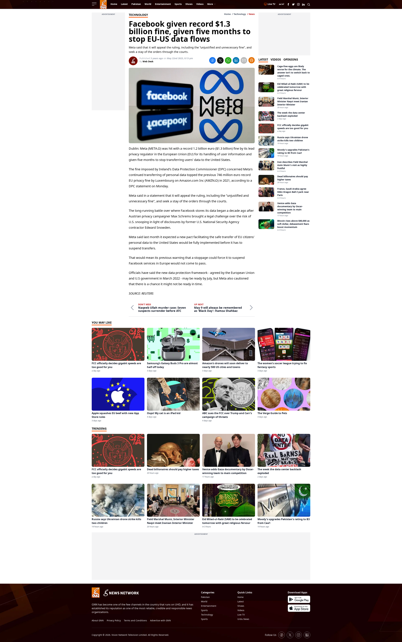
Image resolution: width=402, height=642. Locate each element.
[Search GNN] (308, 4)
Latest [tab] (263, 59)
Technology (240, 14)
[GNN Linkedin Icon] (303, 4)
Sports (204, 610)
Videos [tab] (276, 59)
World (204, 601)
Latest (240, 601)
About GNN (98, 620)
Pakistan (205, 597)
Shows (240, 605)
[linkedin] (236, 61)
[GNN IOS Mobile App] (299, 608)
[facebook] (212, 61)
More (210, 4)
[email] (244, 61)
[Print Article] (251, 60)
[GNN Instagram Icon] (298, 4)
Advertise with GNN (160, 620)
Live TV (241, 614)
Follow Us (270, 635)
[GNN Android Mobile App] (299, 599)
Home (227, 14)
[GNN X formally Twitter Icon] (293, 4)
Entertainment (208, 605)
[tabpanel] (284, 148)
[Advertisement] (108, 63)
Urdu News (243, 619)
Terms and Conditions (135, 620)
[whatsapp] (228, 61)
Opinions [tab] (290, 59)
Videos (240, 610)
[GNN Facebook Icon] (288, 4)
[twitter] (220, 61)
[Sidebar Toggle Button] (94, 4)
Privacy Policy (114, 620)
